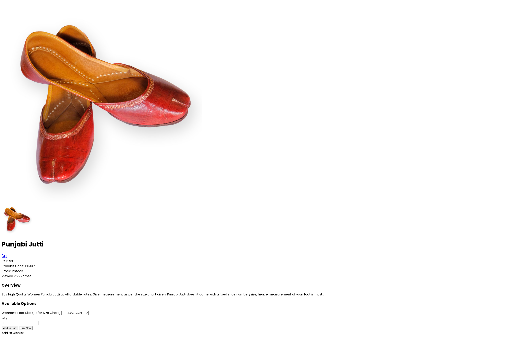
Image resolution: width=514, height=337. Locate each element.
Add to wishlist (13, 333)
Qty (4, 318)
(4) (4, 256)
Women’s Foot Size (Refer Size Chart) (31, 313)
